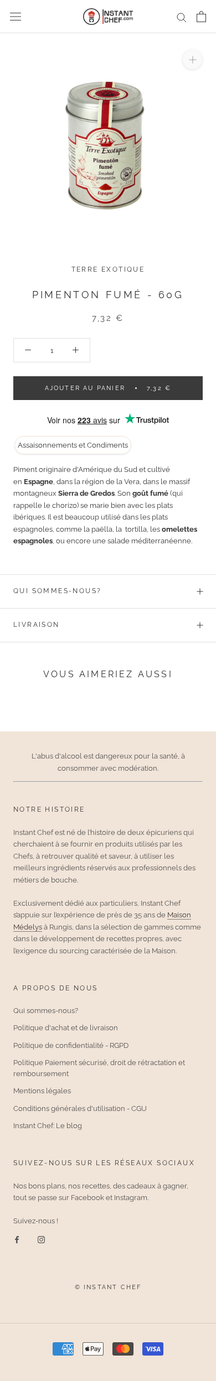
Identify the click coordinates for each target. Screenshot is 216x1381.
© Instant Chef (108, 1287)
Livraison (36, 625)
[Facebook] (16, 1239)
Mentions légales (42, 1091)
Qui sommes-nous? (57, 591)
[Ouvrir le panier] (201, 16)
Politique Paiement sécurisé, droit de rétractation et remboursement (99, 1068)
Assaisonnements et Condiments (73, 445)
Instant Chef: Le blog (47, 1126)
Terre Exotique (108, 269)
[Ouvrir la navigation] (15, 17)
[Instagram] (41, 1239)
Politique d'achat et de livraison (65, 1028)
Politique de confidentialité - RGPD (70, 1045)
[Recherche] (182, 17)
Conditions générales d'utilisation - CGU (80, 1108)
